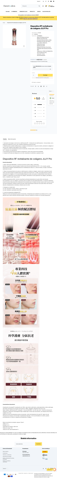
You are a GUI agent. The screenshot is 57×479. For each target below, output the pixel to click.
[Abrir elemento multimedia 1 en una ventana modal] (14, 36)
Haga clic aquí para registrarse (30, 18)
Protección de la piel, (41, 44)
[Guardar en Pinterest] (41, 86)
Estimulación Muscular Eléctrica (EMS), (44, 40)
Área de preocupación (41, 55)
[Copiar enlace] (46, 86)
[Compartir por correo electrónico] (44, 86)
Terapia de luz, (40, 51)
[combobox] (31, 6)
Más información (12, 139)
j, (50, 41)
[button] (51, 6)
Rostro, (49, 47)
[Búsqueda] (39, 6)
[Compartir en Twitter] (38, 86)
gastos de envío (34, 61)
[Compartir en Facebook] (35, 86)
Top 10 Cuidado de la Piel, (42, 52)
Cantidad (33, 72)
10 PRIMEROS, (39, 35)
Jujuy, (38, 42)
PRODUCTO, (45, 42)
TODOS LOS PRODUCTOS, (48, 51)
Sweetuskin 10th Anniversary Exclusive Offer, (44, 49)
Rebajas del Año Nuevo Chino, (42, 47)
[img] (52, 94)
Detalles (5, 139)
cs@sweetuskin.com (26, 455)
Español (38, 1)
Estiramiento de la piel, (41, 41)
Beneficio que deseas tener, (42, 38)
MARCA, (40, 42)
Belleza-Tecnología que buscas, (43, 37)
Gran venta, (48, 41)
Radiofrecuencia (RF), (41, 45)
